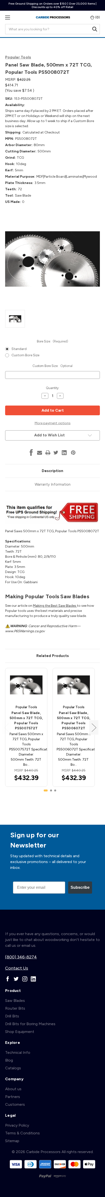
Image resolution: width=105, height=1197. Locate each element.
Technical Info (17, 1052)
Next (94, 727)
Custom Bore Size (25, 355)
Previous (6, 727)
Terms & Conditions (22, 1133)
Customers (15, 1104)
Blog (9, 1060)
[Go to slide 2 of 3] (51, 790)
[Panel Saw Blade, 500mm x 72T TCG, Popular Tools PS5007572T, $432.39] (26, 685)
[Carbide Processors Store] (53, 17)
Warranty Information (53, 484)
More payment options (53, 423)
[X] (55, 452)
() (97, 17)
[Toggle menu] (7, 17)
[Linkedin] (64, 452)
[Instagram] (24, 978)
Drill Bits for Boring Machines (30, 1024)
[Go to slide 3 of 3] (55, 790)
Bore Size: (52, 341)
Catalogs (13, 1068)
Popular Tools (18, 57)
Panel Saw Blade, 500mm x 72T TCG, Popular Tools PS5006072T (73, 720)
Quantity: (52, 388)
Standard (19, 349)
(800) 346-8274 (21, 957)
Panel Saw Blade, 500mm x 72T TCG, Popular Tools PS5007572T (26, 720)
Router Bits (15, 1008)
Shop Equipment (19, 1031)
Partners (12, 1096)
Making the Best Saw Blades (55, 606)
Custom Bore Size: (52, 366)
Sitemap (12, 1141)
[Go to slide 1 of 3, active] (46, 790)
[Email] (39, 452)
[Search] (95, 29)
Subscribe (80, 887)
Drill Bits (12, 1016)
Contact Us (16, 968)
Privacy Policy (17, 1125)
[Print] (47, 452)
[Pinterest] (73, 452)
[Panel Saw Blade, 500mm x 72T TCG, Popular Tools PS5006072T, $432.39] (73, 685)
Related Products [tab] (52, 656)
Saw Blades (15, 1000)
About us (13, 1089)
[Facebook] (31, 452)
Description (52, 471)
